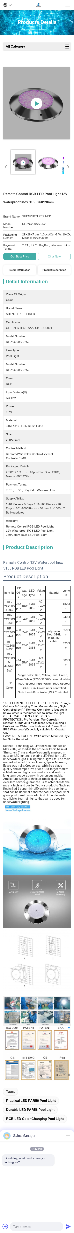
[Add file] (5, 1226)
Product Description (54, 270)
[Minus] (68, 1135)
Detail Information (19, 270)
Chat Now (54, 256)
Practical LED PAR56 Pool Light (31, 1100)
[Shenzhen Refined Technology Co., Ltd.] (38, 5)
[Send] (68, 1226)
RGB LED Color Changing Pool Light (35, 1119)
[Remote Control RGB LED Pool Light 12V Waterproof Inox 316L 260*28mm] (36, 103)
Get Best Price (19, 256)
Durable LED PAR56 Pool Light (30, 1109)
